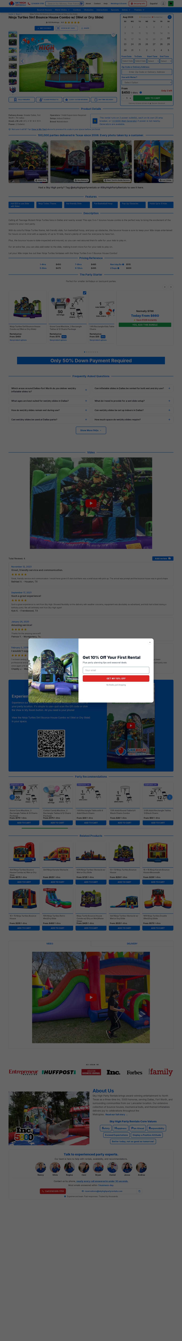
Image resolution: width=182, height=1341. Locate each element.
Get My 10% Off (116, 678)
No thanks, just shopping (116, 685)
